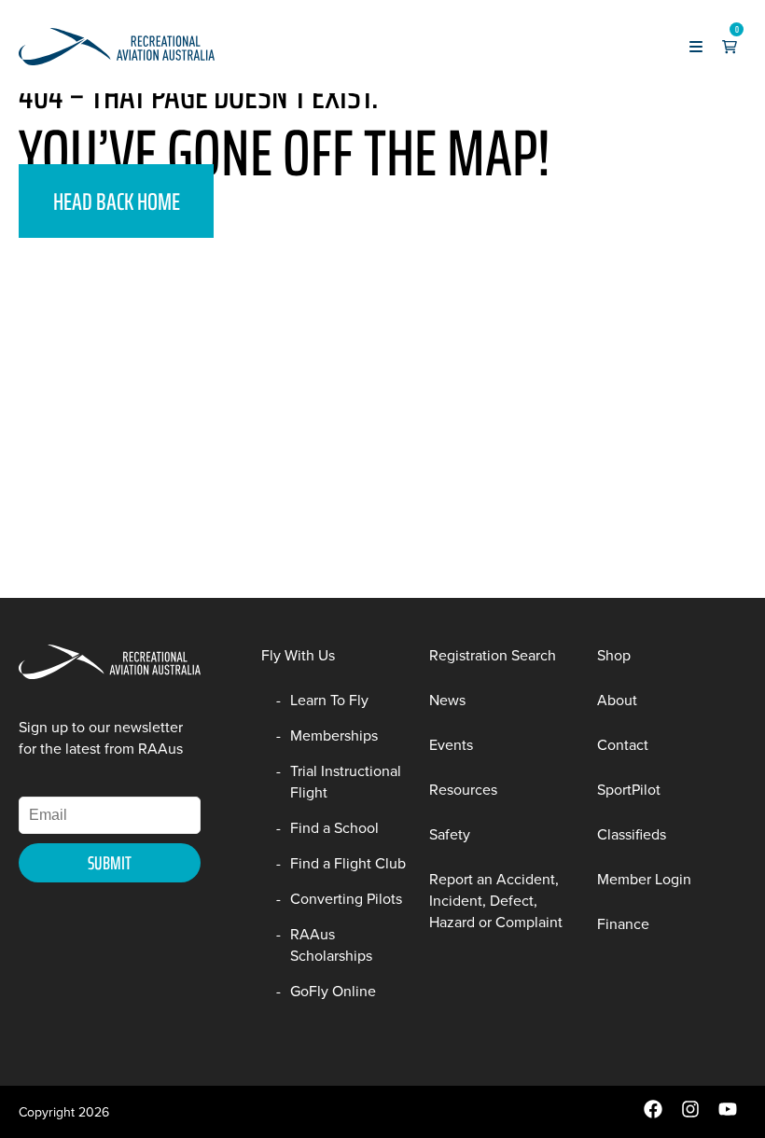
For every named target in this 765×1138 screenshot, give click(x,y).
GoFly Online (333, 991)
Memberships (334, 735)
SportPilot (629, 789)
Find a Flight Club (348, 863)
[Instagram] (690, 1114)
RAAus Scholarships (331, 944)
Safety (449, 834)
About (617, 700)
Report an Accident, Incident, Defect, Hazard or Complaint (496, 900)
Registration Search (492, 655)
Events (451, 745)
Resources (463, 789)
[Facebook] (653, 1114)
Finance (623, 924)
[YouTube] (727, 1114)
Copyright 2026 (64, 1112)
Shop (614, 655)
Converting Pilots (346, 898)
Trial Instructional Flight (345, 781)
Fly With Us (298, 655)
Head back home (116, 201)
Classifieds (631, 834)
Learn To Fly (329, 700)
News (447, 700)
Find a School (334, 828)
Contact (622, 745)
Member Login (644, 879)
